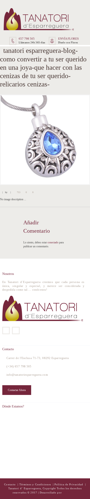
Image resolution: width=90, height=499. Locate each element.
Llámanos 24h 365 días (32, 42)
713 (18, 192)
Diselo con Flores (68, 42)
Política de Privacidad (68, 484)
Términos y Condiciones (35, 484)
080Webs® (69, 492)
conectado (53, 242)
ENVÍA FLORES (68, 38)
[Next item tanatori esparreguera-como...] (67, 139)
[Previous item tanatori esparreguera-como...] (22, 139)
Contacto (10, 484)
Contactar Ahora (17, 390)
